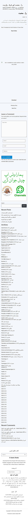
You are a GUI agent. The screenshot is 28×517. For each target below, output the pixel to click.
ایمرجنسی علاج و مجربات (6, 212)
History (3, 373)
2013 (2, 415)
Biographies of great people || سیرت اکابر (11, 233)
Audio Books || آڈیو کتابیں (7, 227)
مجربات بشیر (17, 438)
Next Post (14, 108)
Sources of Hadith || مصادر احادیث (9, 315)
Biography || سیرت (6, 232)
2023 (2, 393)
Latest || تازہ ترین (15, 7)
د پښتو (4, 254)
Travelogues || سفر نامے (7, 363)
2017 (2, 406)
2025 (2, 388)
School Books (4, 347)
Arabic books (4, 245)
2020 (2, 399)
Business (3, 261)
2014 (2, 413)
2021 (2, 397)
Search (2, 203)
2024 (2, 391)
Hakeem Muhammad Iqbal (7, 369)
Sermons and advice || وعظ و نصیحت (10, 354)
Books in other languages (7, 244)
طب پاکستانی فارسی (6, 433)
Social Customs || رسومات (8, 274)
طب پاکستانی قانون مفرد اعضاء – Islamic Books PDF (13, 428)
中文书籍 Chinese (5, 259)
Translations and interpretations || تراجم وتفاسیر (13, 343)
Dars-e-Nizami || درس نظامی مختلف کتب (11, 294)
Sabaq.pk (3, 345)
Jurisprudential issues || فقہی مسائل (10, 303)
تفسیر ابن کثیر (10, 435)
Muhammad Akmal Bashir (7, 438)
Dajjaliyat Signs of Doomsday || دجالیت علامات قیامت (13, 291)
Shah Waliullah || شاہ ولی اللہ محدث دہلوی (12, 356)
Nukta (2, 378)
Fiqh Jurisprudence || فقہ (8, 299)
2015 (2, 411)
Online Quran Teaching (6, 335)
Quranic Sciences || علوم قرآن (9, 341)
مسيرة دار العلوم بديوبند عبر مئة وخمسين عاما (11, 215)
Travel (2, 361)
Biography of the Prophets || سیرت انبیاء (11, 242)
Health (2, 371)
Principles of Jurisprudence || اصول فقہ (11, 305)
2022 (2, 395)
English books (4, 248)
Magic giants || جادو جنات (8, 330)
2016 (2, 408)
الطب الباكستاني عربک (6, 429)
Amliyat (3, 367)
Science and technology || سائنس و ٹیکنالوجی (12, 350)
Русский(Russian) (5, 252)
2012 (2, 417)
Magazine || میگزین (6, 328)
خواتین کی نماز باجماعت (6, 221)
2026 (2, 386)
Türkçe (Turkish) (4, 250)
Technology (4, 359)
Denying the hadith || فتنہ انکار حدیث (10, 311)
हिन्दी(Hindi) (3, 256)
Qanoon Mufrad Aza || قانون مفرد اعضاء (11, 319)
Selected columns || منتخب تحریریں (9, 352)
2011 (2, 420)
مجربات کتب (6, 321)
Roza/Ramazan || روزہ (7, 282)
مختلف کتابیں (8, 382)
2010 (2, 422)
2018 (2, 404)
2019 (2, 402)
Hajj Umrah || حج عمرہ (7, 280)
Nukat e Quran (4, 376)
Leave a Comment (7, 7)
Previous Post (14, 105)
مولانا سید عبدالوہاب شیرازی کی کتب (11, 385)
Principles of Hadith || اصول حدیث (9, 313)
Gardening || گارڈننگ (6, 307)
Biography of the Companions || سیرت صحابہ (12, 239)
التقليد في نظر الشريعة (6, 219)
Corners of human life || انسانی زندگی (11, 265)
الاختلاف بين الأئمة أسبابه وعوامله (8, 217)
